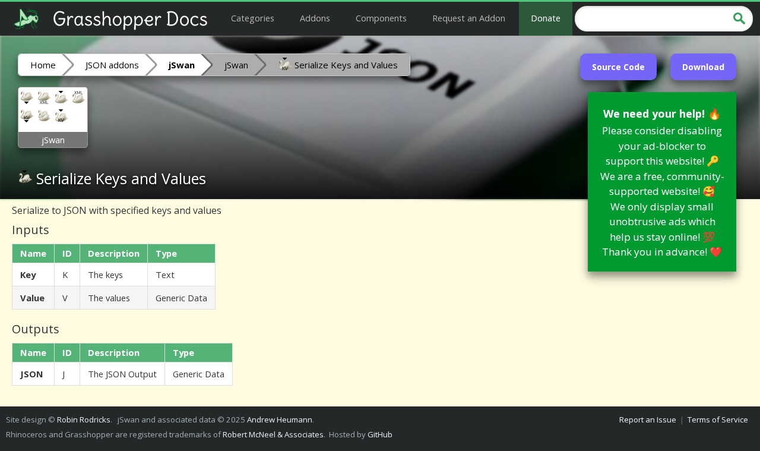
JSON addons (112, 65)
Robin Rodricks (83, 419)
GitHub (380, 434)
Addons (315, 18)
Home (43, 65)
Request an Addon (468, 18)
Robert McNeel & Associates (273, 434)
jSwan (236, 65)
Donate (545, 18)
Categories (252, 18)
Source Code (618, 66)
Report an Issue (647, 419)
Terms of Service (718, 419)
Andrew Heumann (279, 419)
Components (381, 18)
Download (703, 66)
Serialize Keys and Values (345, 65)
